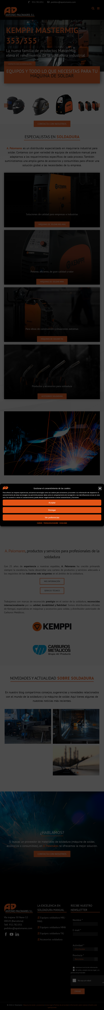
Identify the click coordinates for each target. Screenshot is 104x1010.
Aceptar (52, 502)
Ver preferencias (52, 517)
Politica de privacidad (51, 523)
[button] (100, 488)
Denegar (52, 510)
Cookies (39, 523)
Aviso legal (63, 523)
